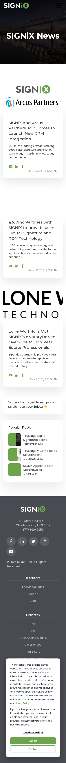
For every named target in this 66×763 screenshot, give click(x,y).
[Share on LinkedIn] (16, 166)
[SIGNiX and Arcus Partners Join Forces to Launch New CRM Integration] (33, 96)
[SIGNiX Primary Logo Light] (16, 6)
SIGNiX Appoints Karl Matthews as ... (38, 468)
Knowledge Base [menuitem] (33, 587)
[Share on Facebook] (22, 166)
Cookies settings (33, 732)
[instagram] (44, 541)
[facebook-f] (11, 541)
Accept (33, 740)
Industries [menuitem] (33, 615)
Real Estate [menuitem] (33, 652)
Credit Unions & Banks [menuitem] (33, 638)
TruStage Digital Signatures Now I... (36, 438)
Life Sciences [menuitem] (33, 645)
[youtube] (11, 551)
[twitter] (33, 541)
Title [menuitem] (33, 624)
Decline (33, 749)
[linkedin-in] (22, 541)
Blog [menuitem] (33, 601)
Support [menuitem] (33, 594)
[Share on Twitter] (11, 167)
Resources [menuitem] (33, 578)
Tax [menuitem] (33, 631)
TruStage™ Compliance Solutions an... (40, 453)
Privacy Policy (22, 703)
